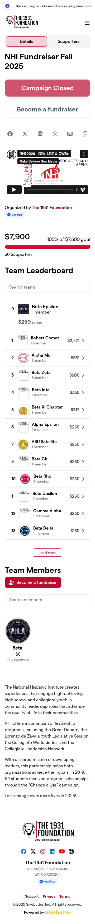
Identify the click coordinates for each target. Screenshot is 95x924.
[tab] (26, 41)
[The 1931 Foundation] (21, 21)
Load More (47, 553)
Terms (64, 896)
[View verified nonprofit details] (15, 215)
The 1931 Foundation (52, 207)
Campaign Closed (47, 87)
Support (32, 896)
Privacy (49, 896)
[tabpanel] (47, 427)
